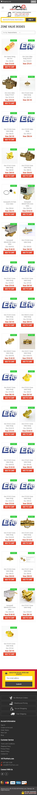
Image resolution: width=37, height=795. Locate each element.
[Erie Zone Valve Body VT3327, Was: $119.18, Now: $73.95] (9, 83)
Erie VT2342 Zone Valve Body (9, 130)
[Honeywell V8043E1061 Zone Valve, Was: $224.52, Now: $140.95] (9, 230)
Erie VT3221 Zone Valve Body (27, 461)
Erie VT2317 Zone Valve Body (27, 279)
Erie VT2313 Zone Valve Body (9, 316)
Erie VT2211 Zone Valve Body (27, 570)
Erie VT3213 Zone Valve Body (9, 166)
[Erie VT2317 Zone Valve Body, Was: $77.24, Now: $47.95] (27, 268)
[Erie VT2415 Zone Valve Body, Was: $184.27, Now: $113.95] (27, 523)
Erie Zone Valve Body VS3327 (27, 57)
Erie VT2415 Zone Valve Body (27, 534)
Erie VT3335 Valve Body (27, 130)
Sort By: (5, 32)
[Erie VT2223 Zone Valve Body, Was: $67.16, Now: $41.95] (27, 83)
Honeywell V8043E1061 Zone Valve (9, 242)
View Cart (4, 732)
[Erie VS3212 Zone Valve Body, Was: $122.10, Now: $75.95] (9, 414)
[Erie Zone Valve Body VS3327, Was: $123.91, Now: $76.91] (27, 46)
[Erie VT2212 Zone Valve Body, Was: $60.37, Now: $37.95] (27, 377)
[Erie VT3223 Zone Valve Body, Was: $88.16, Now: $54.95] (27, 155)
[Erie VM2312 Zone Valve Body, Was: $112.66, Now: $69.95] (27, 305)
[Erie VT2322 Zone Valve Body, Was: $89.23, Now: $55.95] (9, 559)
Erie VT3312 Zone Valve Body (9, 497)
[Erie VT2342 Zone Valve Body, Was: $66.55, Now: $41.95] (9, 119)
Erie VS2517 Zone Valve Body (27, 352)
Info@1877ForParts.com (21, 16)
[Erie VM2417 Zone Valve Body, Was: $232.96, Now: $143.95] (9, 341)
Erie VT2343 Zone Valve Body (27, 241)
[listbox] (14, 32)
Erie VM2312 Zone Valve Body (27, 316)
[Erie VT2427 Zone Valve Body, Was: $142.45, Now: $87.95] (9, 523)
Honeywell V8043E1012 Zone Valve (9, 607)
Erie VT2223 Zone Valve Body (27, 94)
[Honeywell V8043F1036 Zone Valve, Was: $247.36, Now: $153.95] (27, 192)
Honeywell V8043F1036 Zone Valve (27, 204)
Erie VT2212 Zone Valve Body (27, 388)
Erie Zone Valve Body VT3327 (10, 94)
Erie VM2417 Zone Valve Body (9, 352)
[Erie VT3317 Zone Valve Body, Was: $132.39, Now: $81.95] (27, 595)
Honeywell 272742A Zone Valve (9, 203)
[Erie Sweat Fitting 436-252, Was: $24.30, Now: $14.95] (9, 46)
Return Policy (5, 751)
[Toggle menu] (2, 7)
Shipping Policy (6, 746)
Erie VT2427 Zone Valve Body (9, 534)
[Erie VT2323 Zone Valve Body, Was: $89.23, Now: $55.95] (27, 486)
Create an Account (7, 727)
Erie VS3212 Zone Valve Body (9, 425)
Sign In (3, 725)
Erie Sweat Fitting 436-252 (9, 57)
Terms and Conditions (8, 744)
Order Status (5, 730)
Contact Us (4, 754)
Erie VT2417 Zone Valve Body (9, 279)
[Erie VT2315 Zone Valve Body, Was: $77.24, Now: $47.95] (9, 634)
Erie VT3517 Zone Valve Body (27, 425)
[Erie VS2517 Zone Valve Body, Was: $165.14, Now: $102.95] (27, 341)
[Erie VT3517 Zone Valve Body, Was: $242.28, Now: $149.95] (27, 414)
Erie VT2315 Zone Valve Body (9, 645)
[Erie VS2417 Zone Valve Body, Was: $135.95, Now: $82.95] (9, 377)
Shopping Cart (6, 1)
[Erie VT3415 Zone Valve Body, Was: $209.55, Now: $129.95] (9, 450)
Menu (33, 1)
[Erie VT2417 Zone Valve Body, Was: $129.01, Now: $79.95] (9, 268)
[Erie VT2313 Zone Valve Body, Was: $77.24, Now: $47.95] (9, 305)
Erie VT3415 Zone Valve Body (9, 461)
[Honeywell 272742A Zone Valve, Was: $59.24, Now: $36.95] (9, 192)
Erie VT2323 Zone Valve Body (27, 497)
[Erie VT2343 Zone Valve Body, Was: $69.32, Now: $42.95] (27, 230)
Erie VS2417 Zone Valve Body (9, 388)
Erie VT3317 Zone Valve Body (27, 606)
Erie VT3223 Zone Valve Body (27, 166)
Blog (2, 735)
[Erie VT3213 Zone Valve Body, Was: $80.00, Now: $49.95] (9, 155)
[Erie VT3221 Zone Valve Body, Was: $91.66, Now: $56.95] (27, 450)
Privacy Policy (5, 749)
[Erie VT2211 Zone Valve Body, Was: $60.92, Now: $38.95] (27, 559)
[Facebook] (6, 774)
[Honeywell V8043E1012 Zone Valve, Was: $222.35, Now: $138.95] (9, 595)
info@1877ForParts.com (10, 765)
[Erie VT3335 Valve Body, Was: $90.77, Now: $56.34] (27, 119)
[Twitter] (2, 774)
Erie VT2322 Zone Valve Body (9, 570)
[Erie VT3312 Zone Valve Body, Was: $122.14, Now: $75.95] (9, 486)
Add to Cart (9, 67)
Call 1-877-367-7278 (22, 14)
